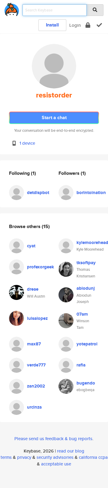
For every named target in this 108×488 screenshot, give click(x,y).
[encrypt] (88, 25)
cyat (31, 245)
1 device (27, 143)
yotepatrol (87, 344)
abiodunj (85, 288)
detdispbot (38, 192)
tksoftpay (86, 262)
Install (52, 24)
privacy (24, 457)
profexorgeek (40, 267)
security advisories (55, 457)
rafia (81, 365)
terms (6, 457)
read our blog (70, 451)
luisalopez (37, 318)
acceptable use (56, 464)
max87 (34, 344)
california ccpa (93, 457)
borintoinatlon (91, 192)
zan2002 (36, 386)
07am (82, 314)
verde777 (36, 365)
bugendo (85, 383)
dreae (32, 289)
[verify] (99, 25)
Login (75, 25)
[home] (11, 8)
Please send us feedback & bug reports (53, 438)
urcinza (34, 407)
